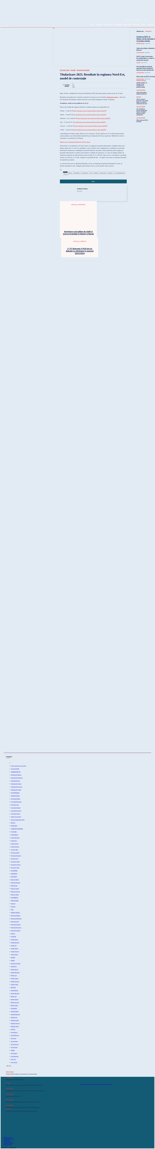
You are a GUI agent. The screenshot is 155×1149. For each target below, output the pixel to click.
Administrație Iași (15, 780)
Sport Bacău (14, 1053)
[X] (83, 85)
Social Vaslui (14, 1047)
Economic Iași (14, 858)
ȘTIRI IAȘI (7, 1140)
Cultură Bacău (14, 834)
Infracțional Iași (15, 921)
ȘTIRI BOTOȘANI (9, 1139)
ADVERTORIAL (15, 792)
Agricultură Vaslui (15, 813)
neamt (96, 173)
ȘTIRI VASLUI (8, 1145)
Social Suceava (15, 1044)
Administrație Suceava (16, 786)
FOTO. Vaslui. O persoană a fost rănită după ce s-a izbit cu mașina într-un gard (145, 58)
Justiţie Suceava (15, 951)
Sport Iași (13, 1059)
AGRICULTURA (15, 795)
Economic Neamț (15, 861)
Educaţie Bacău (15, 879)
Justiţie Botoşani (15, 942)
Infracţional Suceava (16, 927)
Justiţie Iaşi (14, 945)
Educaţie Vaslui (15, 894)
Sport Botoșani (14, 1056)
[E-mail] (106, 85)
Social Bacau (14, 1032)
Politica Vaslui (14, 984)
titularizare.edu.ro (112, 97)
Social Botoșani (15, 1035)
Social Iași (13, 1038)
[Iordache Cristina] (61, 86)
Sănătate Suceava (15, 1023)
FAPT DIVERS (14, 900)
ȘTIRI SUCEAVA (8, 1143)
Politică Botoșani (15, 972)
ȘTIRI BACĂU (8, 1137)
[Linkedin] (100, 85)
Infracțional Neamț (15, 924)
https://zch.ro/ (79, 190)
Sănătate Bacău (15, 1011)
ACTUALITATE (65, 70)
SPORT (13, 1050)
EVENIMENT (14, 897)
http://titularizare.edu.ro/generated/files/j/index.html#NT (89, 111)
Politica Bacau (14, 969)
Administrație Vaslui (16, 789)
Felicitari (13, 906)
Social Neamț (14, 1041)
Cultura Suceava (15, 846)
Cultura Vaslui (14, 849)
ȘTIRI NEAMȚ (8, 1142)
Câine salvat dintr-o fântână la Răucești (15, 1079)
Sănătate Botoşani (15, 1014)
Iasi (91, 173)
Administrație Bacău (16, 774)
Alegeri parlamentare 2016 (17, 819)
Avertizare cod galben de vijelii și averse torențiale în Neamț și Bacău (78, 232)
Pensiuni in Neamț (15, 963)
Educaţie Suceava (15, 891)
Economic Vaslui (15, 867)
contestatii (85, 173)
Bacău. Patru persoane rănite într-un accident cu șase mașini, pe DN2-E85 (23, 1101)
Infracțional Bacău (15, 915)
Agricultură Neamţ (15, 807)
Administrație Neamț (16, 783)
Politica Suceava (15, 981)
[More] (124, 85)
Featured (13, 903)
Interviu (13, 933)
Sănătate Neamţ (15, 1020)
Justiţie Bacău (14, 939)
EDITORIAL (14, 873)
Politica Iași (14, 975)
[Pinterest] (89, 85)
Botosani (77, 173)
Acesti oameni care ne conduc (18, 766)
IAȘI (12, 909)
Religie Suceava (15, 1002)
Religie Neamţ (14, 999)
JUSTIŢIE (13, 936)
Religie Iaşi (14, 996)
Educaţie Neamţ (83, 70)
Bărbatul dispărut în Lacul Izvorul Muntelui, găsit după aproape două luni (23, 1107)
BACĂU (13, 822)
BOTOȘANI (14, 825)
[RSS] (154, 20)
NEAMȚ (73, 70)
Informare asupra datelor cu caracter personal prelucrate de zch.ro (96, 1084)
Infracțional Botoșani (16, 918)
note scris (103, 173)
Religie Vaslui (14, 1005)
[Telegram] (118, 85)
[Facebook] (152, 20)
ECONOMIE (14, 870)
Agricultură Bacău (15, 798)
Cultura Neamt (14, 843)
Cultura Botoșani (15, 837)
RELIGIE (13, 987)
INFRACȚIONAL (140, 43)
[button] (146, 20)
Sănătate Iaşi (14, 1017)
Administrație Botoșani (17, 777)
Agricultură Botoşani (16, 801)
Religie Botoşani (15, 993)
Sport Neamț (14, 1062)
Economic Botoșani (16, 855)
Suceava (110, 173)
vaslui (66, 174)
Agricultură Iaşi (15, 804)
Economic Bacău (15, 852)
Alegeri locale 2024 (16, 816)
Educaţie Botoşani (15, 882)
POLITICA (13, 966)
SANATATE (14, 1008)
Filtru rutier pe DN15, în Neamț (13, 1096)
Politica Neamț (14, 978)
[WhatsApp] (95, 85)
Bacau (70, 173)
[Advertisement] (77, 1123)
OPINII (13, 960)
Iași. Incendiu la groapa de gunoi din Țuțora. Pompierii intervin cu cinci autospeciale (145, 68)
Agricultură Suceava (16, 810)
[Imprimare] (112, 85)
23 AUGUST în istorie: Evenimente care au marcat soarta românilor (21, 1111)
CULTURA (14, 831)
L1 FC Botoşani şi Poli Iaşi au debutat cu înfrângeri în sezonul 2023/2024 (79, 251)
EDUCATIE (14, 876)
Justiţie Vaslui (14, 954)
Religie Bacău (14, 990)
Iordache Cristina (67, 85)
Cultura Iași (14, 840)
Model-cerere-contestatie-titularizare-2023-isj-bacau (75, 142)
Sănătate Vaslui (15, 1026)
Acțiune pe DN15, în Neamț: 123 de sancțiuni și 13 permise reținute (145, 39)
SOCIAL (138, 62)
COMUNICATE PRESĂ (17, 828)
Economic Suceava (16, 864)
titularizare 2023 (119, 173)
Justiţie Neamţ (14, 948)
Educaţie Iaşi (14, 885)
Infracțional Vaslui (15, 930)
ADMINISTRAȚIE (15, 772)
